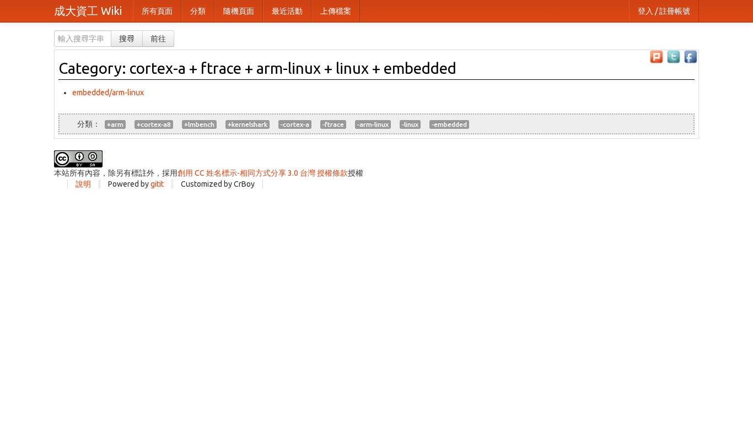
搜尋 (127, 38)
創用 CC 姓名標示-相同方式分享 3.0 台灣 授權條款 (263, 173)
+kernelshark (247, 124)
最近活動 (287, 11)
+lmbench (199, 124)
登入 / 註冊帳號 (664, 11)
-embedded (449, 124)
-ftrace (333, 124)
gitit (157, 184)
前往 (158, 38)
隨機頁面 (238, 11)
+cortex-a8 (154, 124)
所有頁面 (157, 11)
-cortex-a (295, 124)
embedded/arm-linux (108, 92)
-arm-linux (373, 124)
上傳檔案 (335, 11)
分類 (198, 11)
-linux (410, 124)
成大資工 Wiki (88, 10)
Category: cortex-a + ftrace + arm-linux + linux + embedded (257, 68)
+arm (115, 124)
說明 (83, 184)
